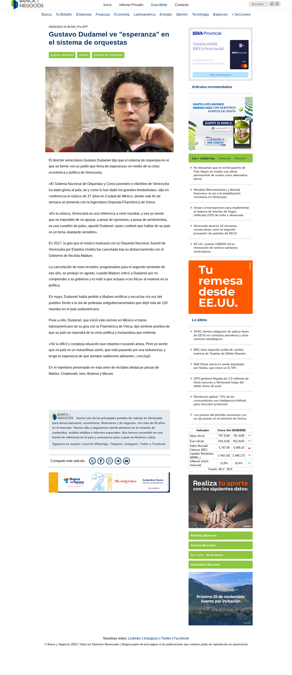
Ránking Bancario (204, 535)
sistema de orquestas (108, 54)
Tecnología (200, 14)
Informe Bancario (203, 545)
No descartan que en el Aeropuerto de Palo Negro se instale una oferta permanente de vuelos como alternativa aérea (220, 173)
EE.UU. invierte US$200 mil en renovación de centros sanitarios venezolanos (216, 247)
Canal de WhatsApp (94, 444)
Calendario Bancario (205, 564)
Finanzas (103, 14)
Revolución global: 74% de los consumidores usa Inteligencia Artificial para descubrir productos (220, 400)
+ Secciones (241, 14)
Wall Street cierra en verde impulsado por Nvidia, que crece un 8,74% (219, 365)
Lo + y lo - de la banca (207, 555)
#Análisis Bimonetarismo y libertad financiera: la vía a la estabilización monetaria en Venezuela (217, 193)
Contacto (182, 5)
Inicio (107, 5)
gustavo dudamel (62, 54)
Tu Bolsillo (64, 14)
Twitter (144, 444)
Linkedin (135, 638)
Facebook (158, 444)
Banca (47, 14)
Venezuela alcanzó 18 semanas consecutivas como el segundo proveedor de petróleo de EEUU (215, 229)
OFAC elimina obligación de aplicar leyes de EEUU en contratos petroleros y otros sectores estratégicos (221, 335)
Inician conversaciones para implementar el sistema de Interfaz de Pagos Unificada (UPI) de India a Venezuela (221, 211)
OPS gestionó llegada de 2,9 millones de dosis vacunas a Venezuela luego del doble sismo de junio (221, 382)
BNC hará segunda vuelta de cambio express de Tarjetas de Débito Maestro (220, 351)
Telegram (116, 444)
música (83, 54)
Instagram (131, 444)
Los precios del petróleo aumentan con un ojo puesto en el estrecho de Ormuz (220, 416)
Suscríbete (159, 5)
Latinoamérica (144, 14)
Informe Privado (131, 5)
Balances (220, 14)
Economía (122, 14)
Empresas (83, 14)
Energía (166, 14)
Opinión (182, 14)
